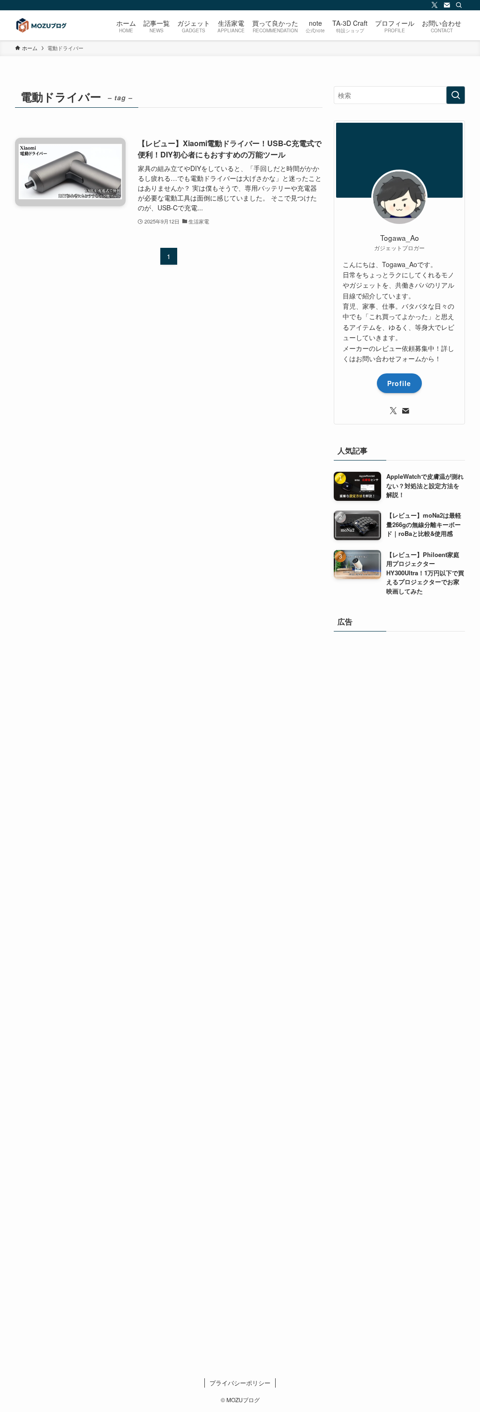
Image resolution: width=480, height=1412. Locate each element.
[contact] (447, 5)
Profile (399, 383)
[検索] (459, 5)
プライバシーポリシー (240, 1382)
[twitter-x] (434, 5)
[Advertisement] (399, 974)
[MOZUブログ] (41, 25)
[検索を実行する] (455, 95)
